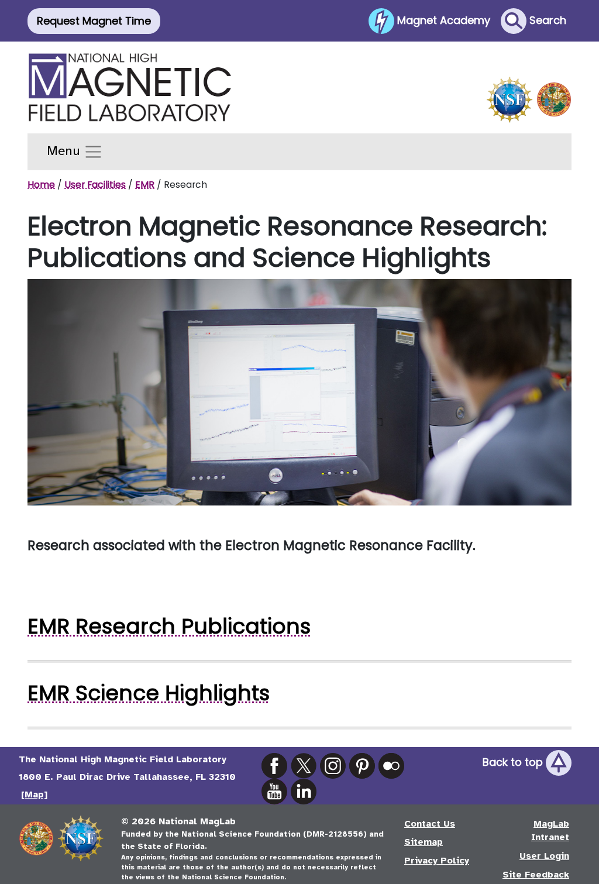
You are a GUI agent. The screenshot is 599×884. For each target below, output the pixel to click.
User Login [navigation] (544, 856)
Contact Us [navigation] (429, 824)
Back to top (514, 762)
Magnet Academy (442, 19)
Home (41, 184)
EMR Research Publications (169, 626)
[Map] (34, 794)
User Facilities (95, 184)
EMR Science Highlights (148, 693)
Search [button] (546, 19)
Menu (65, 151)
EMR (144, 184)
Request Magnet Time (94, 20)
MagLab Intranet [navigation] (550, 831)
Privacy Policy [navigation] (436, 860)
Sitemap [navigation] (423, 842)
